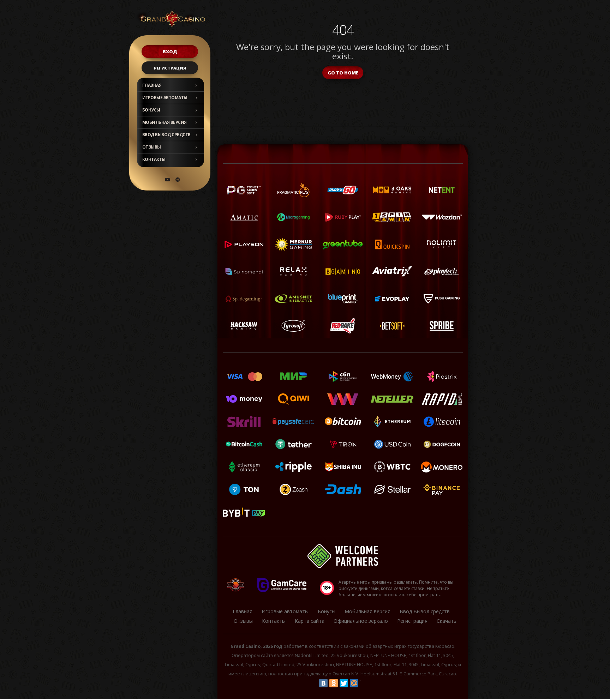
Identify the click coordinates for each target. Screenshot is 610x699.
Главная (152, 85)
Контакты (154, 159)
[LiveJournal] (364, 683)
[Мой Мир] (354, 683)
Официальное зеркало (361, 620)
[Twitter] (344, 683)
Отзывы (151, 147)
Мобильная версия (164, 122)
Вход (170, 51)
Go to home (343, 73)
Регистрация (170, 68)
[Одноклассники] (333, 683)
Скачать (446, 620)
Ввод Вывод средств (166, 135)
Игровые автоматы (164, 98)
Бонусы (151, 110)
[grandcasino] (178, 180)
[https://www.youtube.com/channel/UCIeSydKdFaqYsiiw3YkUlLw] (167, 180)
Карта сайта (309, 620)
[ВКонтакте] (323, 683)
